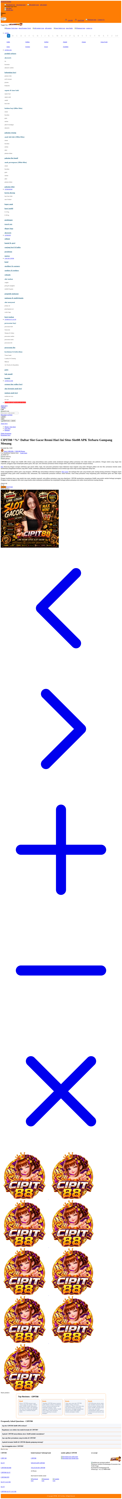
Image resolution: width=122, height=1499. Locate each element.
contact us (89, 28)
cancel (3, 416)
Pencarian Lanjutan (6, 415)
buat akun (7, 428)
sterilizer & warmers (12, 266)
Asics (8, 47)
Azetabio (65, 47)
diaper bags (9, 228)
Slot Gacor (65, 471)
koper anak (9, 204)
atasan (6, 111)
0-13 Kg (7, 212)
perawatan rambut (9, 336)
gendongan (9, 220)
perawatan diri (8, 343)
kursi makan (9, 317)
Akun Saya (4, 405)
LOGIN (70, 20)
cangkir (7, 282)
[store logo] (15, 25)
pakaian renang (10, 133)
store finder (69, 28)
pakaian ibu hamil (11, 158)
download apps (21, 5)
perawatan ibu (10, 347)
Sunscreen (7, 330)
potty (6, 370)
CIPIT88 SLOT (5, 1472)
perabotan (8, 252)
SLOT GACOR (6, 1482)
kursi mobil (9, 208)
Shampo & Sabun (9, 333)
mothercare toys (9, 396)
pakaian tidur (8, 76)
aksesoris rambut (9, 67)
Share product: (5, 489)
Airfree (46, 42)
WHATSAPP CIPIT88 (38, 1463)
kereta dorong (10, 193)
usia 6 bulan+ (8, 199)
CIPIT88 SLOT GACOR (8, 1491)
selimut (7, 239)
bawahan (7, 115)
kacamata (7, 64)
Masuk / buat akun (10, 427)
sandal (6, 100)
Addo (8, 42)
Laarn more (23, 453)
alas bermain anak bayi (13, 389)
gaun (6, 118)
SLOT (3, 1463)
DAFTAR (81, 20)
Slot (2, 467)
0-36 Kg (7, 215)
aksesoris (7, 128)
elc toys (7, 399)
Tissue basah (8, 355)
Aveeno (27, 47)
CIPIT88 (33, 1458)
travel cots (8, 224)
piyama (6, 82)
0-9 (116, 36)
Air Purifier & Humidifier (12, 365)
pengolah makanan (12, 294)
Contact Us (100, 19)
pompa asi (7, 305)
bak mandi (8, 374)
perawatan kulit (9, 326)
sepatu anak (8, 97)
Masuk (3, 407)
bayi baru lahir (8, 196)
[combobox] (9, 413)
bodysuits (7, 85)
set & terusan (8, 79)
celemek (7, 275)
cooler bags (8, 312)
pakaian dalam (8, 153)
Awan (46, 47)
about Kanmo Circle (25, 28)
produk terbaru (10, 53)
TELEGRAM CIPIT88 (38, 1468)
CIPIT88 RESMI (6, 1468)
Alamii (65, 42)
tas (5, 61)
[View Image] (25, 1199)
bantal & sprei (10, 243)
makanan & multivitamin (14, 298)
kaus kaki (7, 103)
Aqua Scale (104, 42)
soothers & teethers (12, 270)
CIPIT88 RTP (5, 1477)
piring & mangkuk (10, 285)
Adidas (27, 42)
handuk (7, 378)
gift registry (43, 5)
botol (6, 262)
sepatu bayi (8, 94)
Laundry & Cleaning (10, 358)
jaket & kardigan (9, 124)
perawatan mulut (9, 339)
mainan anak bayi (11, 393)
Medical (7, 361)
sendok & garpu (9, 289)
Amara (84, 42)
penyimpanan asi (9, 309)
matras (7, 256)
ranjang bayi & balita (13, 247)
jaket (6, 150)
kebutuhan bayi (10, 72)
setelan (6, 121)
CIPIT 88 (3, 1458)
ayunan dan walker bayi (13, 384)
